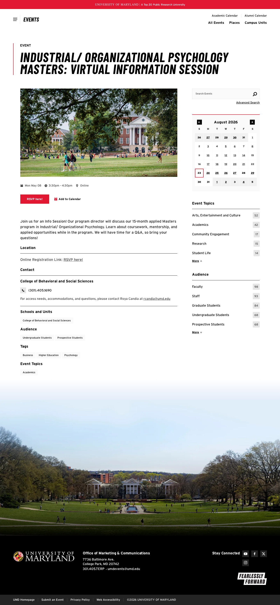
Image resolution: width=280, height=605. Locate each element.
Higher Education (49, 355)
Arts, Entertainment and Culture (225, 215)
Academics (225, 225)
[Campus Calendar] (31, 19)
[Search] (255, 94)
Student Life (225, 253)
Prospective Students (225, 325)
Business (28, 355)
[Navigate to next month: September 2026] (252, 122)
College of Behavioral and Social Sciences (47, 320)
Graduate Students (225, 306)
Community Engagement (225, 234)
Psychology (71, 355)
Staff (225, 296)
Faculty (225, 287)
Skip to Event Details (239, 84)
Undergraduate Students (225, 315)
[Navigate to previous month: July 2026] (199, 122)
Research (225, 244)
